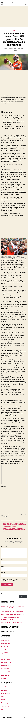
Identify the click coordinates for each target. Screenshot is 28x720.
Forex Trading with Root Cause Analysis (12, 614)
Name (3, 560)
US (2, 709)
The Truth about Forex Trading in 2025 (12, 611)
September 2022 (6, 672)
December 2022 (6, 662)
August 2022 (5, 675)
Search (3, 593)
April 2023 (4, 653)
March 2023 (4, 656)
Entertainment (5, 693)
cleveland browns (7, 514)
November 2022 (6, 665)
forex (2, 696)
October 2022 (5, 668)
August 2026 (5, 640)
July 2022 (4, 678)
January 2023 (5, 659)
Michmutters (14, 3)
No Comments (14, 50)
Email (3, 566)
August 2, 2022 (19, 48)
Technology (4, 703)
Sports (14, 30)
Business (4, 690)
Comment (4, 546)
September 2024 (6, 643)
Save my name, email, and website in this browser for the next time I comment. (14, 580)
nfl (21, 514)
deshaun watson (16, 514)
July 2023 (4, 649)
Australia (4, 687)
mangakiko (10, 48)
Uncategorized (5, 706)
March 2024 (4, 646)
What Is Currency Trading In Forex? (11, 622)
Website (3, 572)
